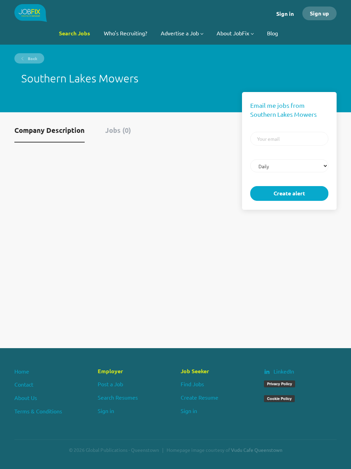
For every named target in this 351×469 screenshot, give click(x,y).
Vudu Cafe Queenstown (256, 450)
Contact (23, 384)
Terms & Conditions (38, 411)
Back (32, 58)
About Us (25, 397)
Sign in (285, 13)
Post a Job (110, 383)
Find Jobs (192, 383)
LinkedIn (284, 371)
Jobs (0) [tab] (118, 130)
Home (21, 371)
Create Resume (199, 397)
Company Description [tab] (49, 130)
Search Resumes (118, 397)
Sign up (319, 13)
